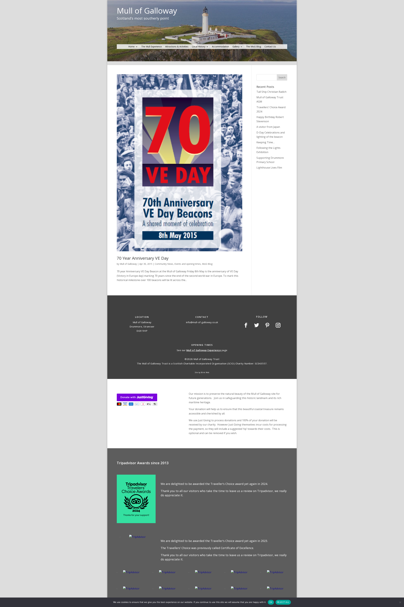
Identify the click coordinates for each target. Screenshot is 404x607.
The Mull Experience (151, 46)
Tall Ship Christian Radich (271, 92)
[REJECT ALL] (400, 602)
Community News (164, 263)
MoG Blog (207, 263)
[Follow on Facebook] (246, 325)
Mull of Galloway (128, 263)
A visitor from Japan (268, 127)
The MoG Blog (253, 46)
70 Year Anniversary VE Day (143, 258)
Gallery (235, 46)
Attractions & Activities (176, 46)
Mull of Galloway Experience (203, 350)
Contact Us (270, 46)
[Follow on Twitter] (256, 325)
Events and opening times (187, 263)
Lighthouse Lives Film (269, 167)
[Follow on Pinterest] (267, 325)
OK (270, 602)
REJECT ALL (283, 602)
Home (131, 46)
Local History (198, 46)
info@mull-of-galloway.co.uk (202, 322)
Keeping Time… (265, 142)
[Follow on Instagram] (278, 325)
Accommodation (220, 46)
